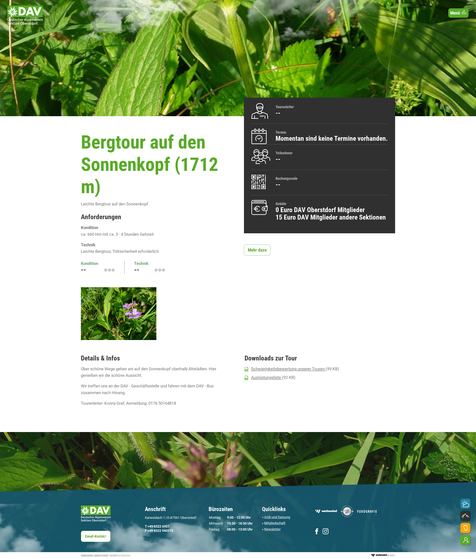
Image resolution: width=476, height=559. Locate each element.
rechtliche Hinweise (120, 555)
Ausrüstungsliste (266, 377)
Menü (455, 13)
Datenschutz (101, 555)
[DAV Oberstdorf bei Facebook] (316, 531)
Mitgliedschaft (274, 523)
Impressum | (88, 555)
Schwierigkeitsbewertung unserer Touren (288, 369)
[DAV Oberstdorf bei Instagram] (326, 531)
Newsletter (272, 529)
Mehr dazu (257, 250)
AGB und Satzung (277, 517)
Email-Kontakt (95, 536)
